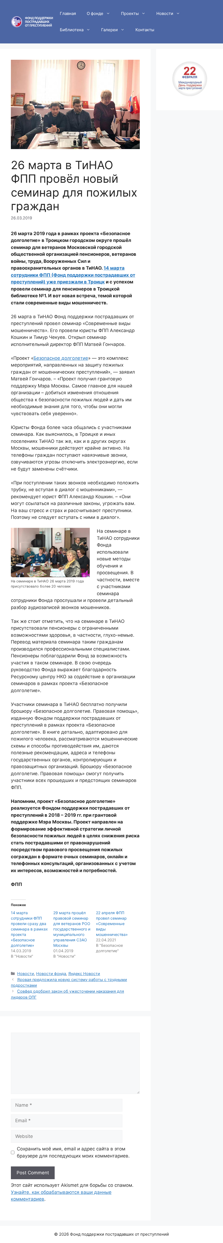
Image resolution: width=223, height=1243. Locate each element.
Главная (68, 13)
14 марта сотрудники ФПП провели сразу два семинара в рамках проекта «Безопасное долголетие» (29, 929)
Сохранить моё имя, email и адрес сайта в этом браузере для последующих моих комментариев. (73, 1152)
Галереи (109, 29)
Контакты (144, 29)
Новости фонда (51, 973)
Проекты (130, 13)
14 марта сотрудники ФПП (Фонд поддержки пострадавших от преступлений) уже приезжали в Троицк (73, 275)
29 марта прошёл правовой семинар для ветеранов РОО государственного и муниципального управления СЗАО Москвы (71, 929)
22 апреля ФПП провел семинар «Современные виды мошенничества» (112, 923)
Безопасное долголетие (60, 358)
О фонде (95, 13)
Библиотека (71, 29)
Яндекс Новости (84, 973)
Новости (164, 13)
